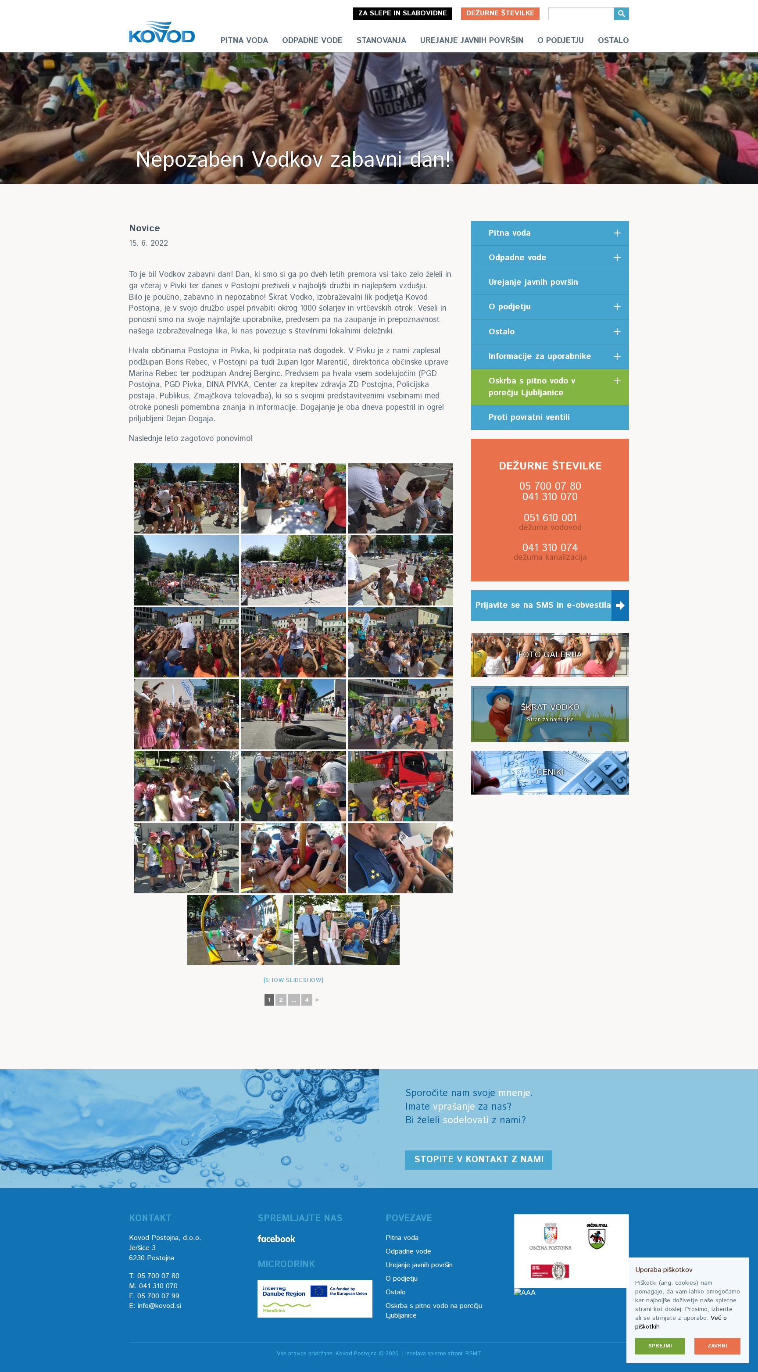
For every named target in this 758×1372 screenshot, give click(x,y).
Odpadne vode (312, 41)
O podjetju (560, 41)
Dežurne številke (500, 13)
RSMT (473, 1354)
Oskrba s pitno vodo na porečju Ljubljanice (434, 1311)
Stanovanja (381, 41)
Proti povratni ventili (529, 417)
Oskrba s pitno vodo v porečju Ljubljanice (532, 387)
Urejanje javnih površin (471, 41)
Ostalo (613, 41)
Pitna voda (244, 41)
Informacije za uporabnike (540, 356)
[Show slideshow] (294, 980)
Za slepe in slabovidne (402, 13)
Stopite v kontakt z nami (478, 1159)
